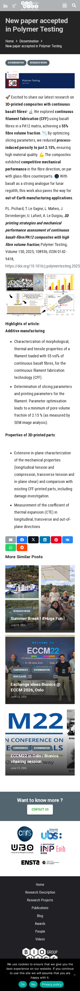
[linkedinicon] (5, 5)
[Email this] (10, 539)
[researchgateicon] (14, 5)
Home (40, 884)
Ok (23, 984)
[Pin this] (56, 539)
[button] (65, 5)
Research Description (40, 892)
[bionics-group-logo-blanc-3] (29, 5)
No (33, 984)
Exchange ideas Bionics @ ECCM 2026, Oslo (35, 687)
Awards (40, 924)
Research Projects (40, 900)
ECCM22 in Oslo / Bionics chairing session (34, 758)
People (40, 931)
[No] (74, 975)
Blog (40, 916)
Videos (40, 939)
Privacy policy (52, 984)
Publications (40, 908)
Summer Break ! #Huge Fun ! (38, 618)
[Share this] (22, 539)
